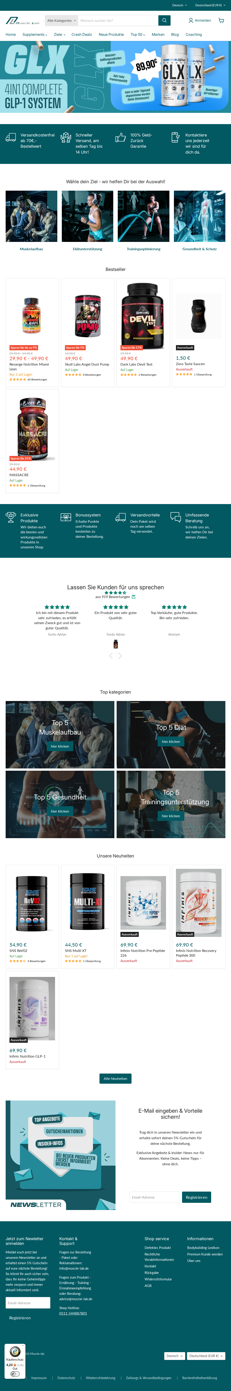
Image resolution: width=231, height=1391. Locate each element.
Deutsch (177, 5)
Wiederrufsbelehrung (100, 1378)
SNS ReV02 (18, 950)
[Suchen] (164, 20)
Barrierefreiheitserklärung (199, 1378)
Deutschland (208, 5)
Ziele (58, 34)
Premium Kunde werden (205, 1254)
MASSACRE (19, 475)
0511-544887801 (73, 1313)
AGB (148, 1286)
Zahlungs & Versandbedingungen (148, 1378)
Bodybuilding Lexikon (203, 1248)
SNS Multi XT (75, 950)
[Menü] (22, 1346)
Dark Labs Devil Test (136, 364)
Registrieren (196, 1197)
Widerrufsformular (158, 1279)
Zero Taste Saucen (190, 364)
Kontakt (150, 1266)
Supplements (34, 34)
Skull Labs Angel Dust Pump (87, 364)
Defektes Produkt (158, 1248)
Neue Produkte (111, 34)
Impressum (39, 1378)
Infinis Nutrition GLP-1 (27, 1056)
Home (11, 34)
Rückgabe (152, 1272)
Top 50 (137, 34)
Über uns (194, 1261)
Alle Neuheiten (115, 1078)
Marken (158, 34)
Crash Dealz (82, 34)
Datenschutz (66, 1378)
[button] (112, 656)
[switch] (15, 1374)
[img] (115, 593)
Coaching (194, 34)
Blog (175, 34)
